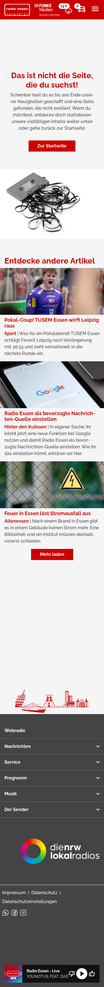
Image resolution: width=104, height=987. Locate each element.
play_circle (81, 973)
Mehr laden (52, 554)
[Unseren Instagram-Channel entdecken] (23, 912)
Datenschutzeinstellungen (29, 901)
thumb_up (91, 973)
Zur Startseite (52, 146)
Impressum (14, 892)
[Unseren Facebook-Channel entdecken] (14, 912)
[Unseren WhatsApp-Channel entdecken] (5, 912)
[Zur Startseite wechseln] (17, 10)
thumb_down (72, 973)
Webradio (14, 730)
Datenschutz (44, 892)
